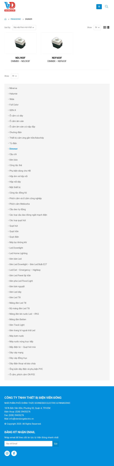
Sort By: (7, 27)
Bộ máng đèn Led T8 (20, 308)
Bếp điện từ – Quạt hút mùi (23, 347)
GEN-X (13, 110)
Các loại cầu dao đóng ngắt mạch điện (28, 215)
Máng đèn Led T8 (18, 303)
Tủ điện (13, 143)
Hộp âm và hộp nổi (18, 176)
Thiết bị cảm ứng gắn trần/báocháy (27, 137)
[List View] (108, 27)
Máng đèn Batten (18, 319)
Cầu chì (13, 154)
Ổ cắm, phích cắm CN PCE (22, 374)
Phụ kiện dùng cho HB (20, 170)
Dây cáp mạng (16, 352)
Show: (89, 27)
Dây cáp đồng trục (18, 358)
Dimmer (14, 148)
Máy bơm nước (17, 336)
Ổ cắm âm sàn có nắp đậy (22, 126)
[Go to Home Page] (5, 19)
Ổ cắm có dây (16, 115)
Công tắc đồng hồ (18, 192)
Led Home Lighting (18, 253)
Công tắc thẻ (16, 165)
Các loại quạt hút (18, 220)
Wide (12, 99)
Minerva (13, 88)
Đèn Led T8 (15, 297)
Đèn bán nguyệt (17, 286)
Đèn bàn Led (16, 259)
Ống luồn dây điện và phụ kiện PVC (26, 369)
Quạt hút (14, 226)
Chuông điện (16, 132)
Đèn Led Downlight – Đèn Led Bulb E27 (28, 264)
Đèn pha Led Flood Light (21, 281)
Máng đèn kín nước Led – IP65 (24, 314)
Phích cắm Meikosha (20, 204)
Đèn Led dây (15, 292)
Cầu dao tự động (18, 209)
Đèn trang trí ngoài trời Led (22, 330)
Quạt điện (14, 237)
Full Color (14, 104)
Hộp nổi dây (15, 181)
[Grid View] (104, 27)
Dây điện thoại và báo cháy (23, 363)
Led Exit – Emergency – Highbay (25, 270)
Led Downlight (16, 248)
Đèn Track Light (17, 325)
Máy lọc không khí (18, 242)
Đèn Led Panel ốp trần (20, 275)
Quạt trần (14, 231)
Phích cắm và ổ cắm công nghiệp (26, 198)
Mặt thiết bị (15, 187)
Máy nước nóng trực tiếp (21, 341)
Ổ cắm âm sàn (17, 121)
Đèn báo (14, 159)
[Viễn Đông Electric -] (10, 7)
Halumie (13, 93)
